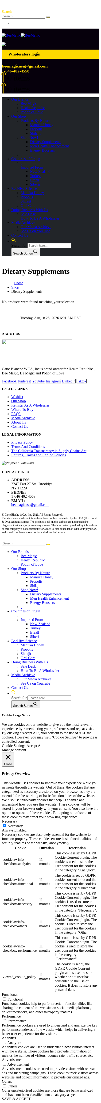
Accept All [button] (35, 746)
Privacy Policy (22, 442)
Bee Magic (29, 104)
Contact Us (19, 235)
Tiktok (81, 381)
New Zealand (40, 172)
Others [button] (7, 1081)
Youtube (38, 381)
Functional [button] (10, 995)
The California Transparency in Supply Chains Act (48, 451)
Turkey (35, 176)
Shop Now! (29, 138)
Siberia (35, 184)
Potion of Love (32, 112)
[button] (7, 11)
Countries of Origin (25, 159)
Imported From (32, 167)
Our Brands (20, 99)
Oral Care (28, 206)
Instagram (53, 381)
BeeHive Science (24, 189)
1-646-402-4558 (15, 71)
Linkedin (68, 381)
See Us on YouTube (35, 231)
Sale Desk (28, 214)
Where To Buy (22, 409)
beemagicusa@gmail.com (25, 66)
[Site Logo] (21, 35)
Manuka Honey (41, 125)
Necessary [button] (9, 821)
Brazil (34, 180)
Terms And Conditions (28, 447)
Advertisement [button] (12, 1060)
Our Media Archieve (36, 227)
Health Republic (33, 108)
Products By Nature (35, 121)
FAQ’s (16, 414)
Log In (16, 23)
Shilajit (35, 133)
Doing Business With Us (29, 210)
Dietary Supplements (45, 142)
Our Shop (18, 116)
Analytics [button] (9, 1038)
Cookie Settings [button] (13, 746)
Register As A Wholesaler (30, 405)
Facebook (9, 381)
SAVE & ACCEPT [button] (16, 1099)
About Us (18, 422)
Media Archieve (23, 223)
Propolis (36, 129)
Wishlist (17, 397)
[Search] (48, 17)
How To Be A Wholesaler (40, 218)
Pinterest (24, 381)
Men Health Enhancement (49, 146)
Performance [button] (11, 1016)
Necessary (15, 826)
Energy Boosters (42, 150)
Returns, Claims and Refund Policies (38, 455)
